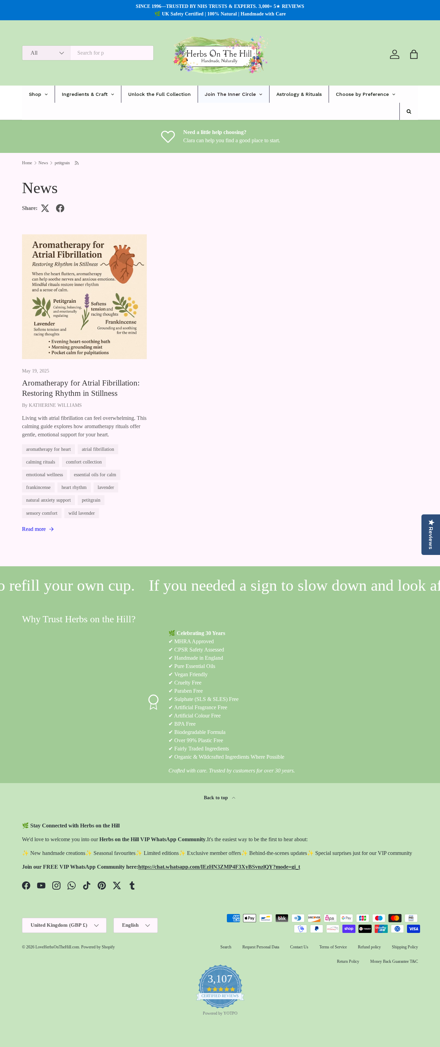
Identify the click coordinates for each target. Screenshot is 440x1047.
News (43, 163)
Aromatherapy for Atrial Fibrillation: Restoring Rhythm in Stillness (81, 388)
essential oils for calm (95, 474)
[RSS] (77, 162)
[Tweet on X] (45, 208)
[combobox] (87, 53)
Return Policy (348, 961)
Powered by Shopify (98, 947)
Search (225, 947)
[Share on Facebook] (60, 208)
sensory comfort (41, 513)
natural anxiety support (48, 500)
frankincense (38, 487)
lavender (106, 487)
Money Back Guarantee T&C (394, 961)
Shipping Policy (405, 947)
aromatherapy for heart (48, 449)
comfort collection (84, 462)
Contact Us (299, 947)
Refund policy (369, 947)
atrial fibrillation (98, 449)
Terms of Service (333, 947)
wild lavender (81, 513)
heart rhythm (74, 487)
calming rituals (40, 462)
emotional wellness (44, 474)
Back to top (216, 797)
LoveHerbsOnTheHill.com (57, 947)
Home (27, 163)
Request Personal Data (260, 947)
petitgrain (62, 163)
